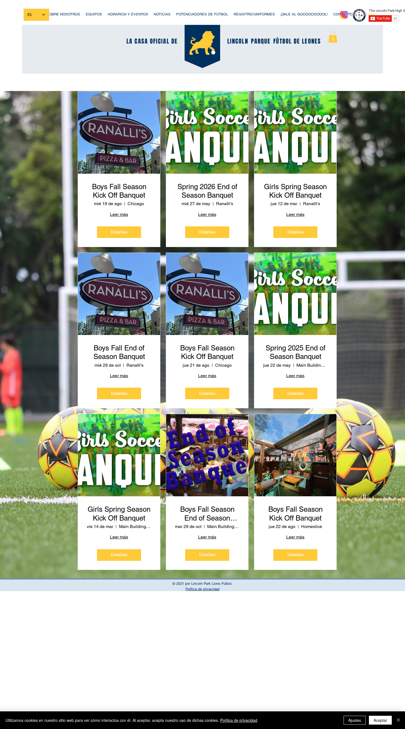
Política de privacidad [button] (202, 589)
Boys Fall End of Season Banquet (119, 352)
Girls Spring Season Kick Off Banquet (295, 191)
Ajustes (354, 720)
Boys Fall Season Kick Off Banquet (119, 191)
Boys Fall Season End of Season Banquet (207, 513)
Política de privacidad (238, 720)
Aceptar (380, 720)
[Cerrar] (398, 720)
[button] (332, 37)
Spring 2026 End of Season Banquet (207, 191)
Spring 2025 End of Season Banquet (295, 352)
